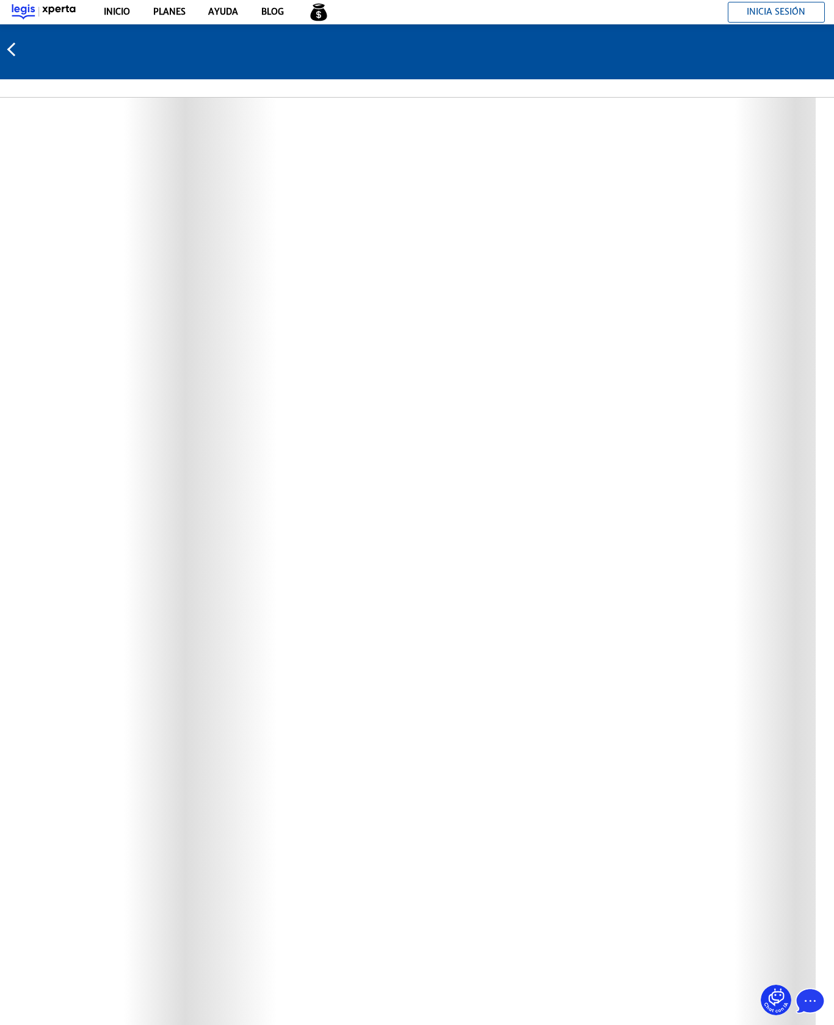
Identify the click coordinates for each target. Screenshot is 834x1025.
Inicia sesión (776, 11)
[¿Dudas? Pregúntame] (776, 1000)
